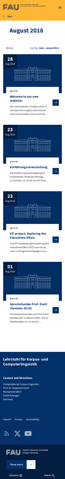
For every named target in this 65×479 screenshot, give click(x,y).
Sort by (34, 48)
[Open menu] (59, 7)
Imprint (7, 419)
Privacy (18, 419)
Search (47, 475)
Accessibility (32, 419)
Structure (13, 475)
